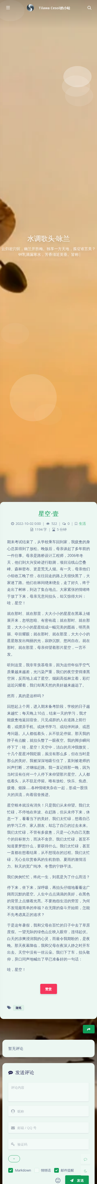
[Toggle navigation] (89, 8)
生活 (82, 523)
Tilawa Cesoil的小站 (54, 8)
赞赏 (48, 989)
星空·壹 (48, 513)
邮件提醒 (67, 1170)
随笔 (18, 1008)
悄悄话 (46, 1170)
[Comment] (85, 1159)
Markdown (23, 1170)
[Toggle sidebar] (7, 8)
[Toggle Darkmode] (85, 1171)
